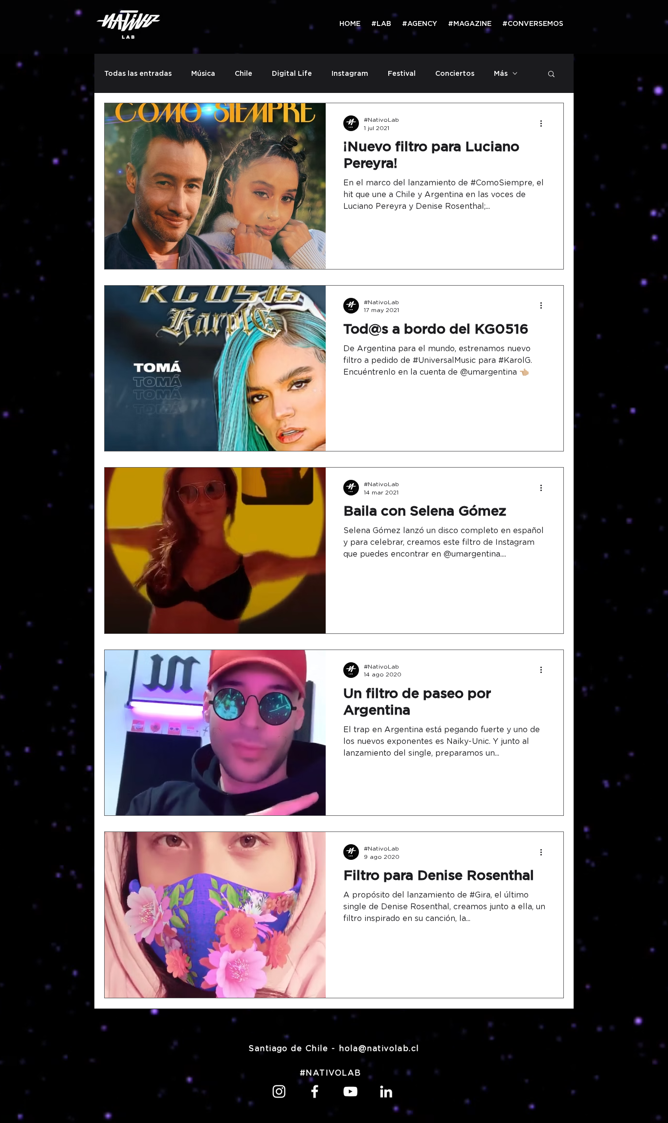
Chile (243, 73)
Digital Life (292, 73)
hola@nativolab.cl (379, 1049)
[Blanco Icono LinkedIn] (386, 1091)
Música (203, 73)
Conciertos (454, 73)
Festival (402, 73)
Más (501, 73)
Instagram (350, 73)
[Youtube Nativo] (350, 1091)
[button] (551, 74)
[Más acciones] (544, 123)
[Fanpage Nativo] (314, 1091)
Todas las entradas (138, 73)
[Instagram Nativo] (279, 1091)
